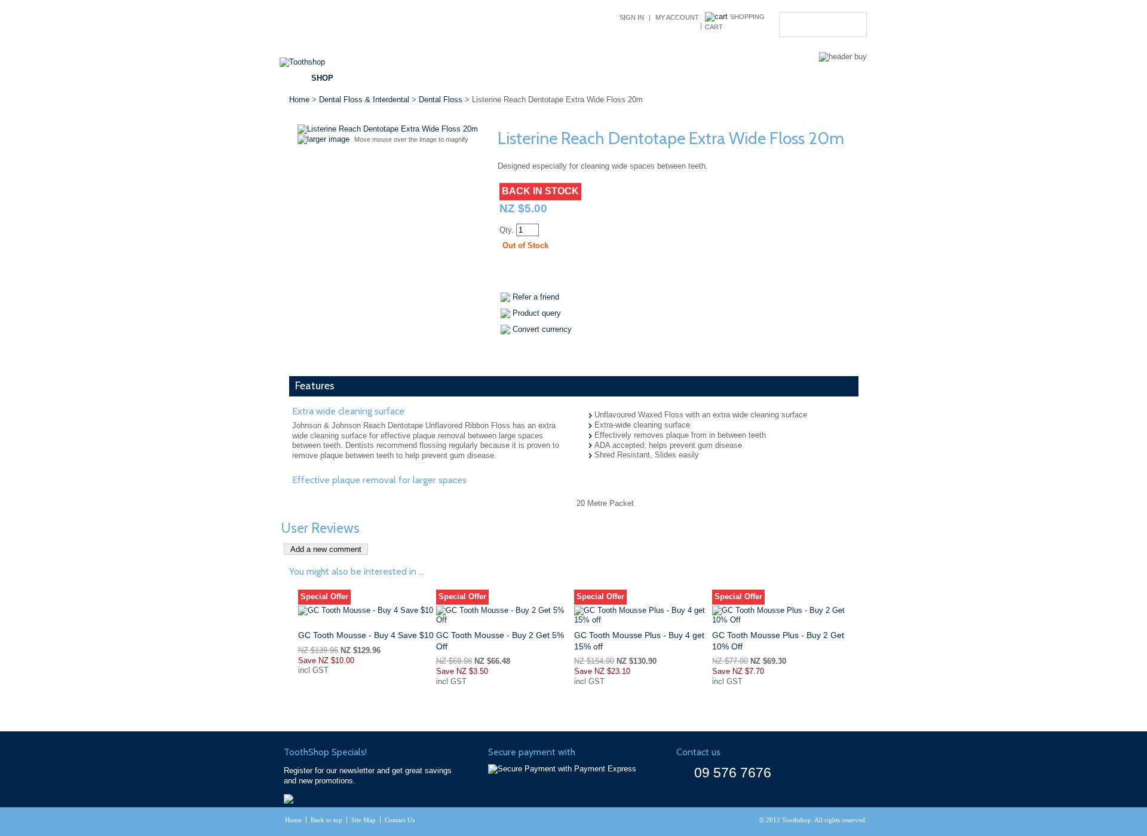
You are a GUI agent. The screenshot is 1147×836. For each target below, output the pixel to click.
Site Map (363, 819)
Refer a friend (536, 296)
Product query (537, 313)
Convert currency (542, 329)
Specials (430, 78)
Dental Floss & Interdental (364, 99)
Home (299, 99)
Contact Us (750, 78)
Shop (322, 78)
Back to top (326, 819)
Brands (373, 78)
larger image (328, 139)
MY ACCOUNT (677, 17)
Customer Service (599, 78)
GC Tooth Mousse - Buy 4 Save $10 (366, 635)
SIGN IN (631, 17)
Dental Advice (505, 78)
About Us (684, 78)
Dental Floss (440, 99)
